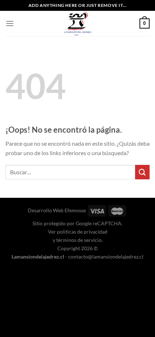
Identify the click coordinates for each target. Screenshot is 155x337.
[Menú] (9, 23)
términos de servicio (79, 240)
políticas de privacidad (82, 232)
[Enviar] (142, 172)
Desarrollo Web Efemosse (57, 210)
